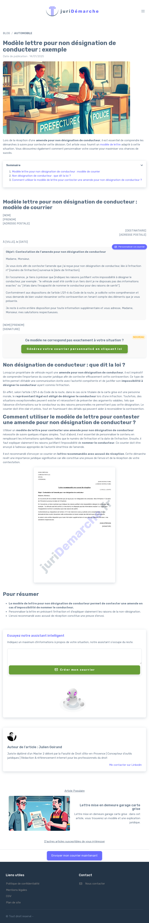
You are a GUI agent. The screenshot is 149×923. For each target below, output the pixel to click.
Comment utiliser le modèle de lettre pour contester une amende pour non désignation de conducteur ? (77, 180)
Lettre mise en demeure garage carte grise (110, 807)
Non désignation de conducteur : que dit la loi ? (41, 175)
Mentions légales (16, 890)
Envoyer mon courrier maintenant (74, 855)
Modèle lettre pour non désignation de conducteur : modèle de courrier (56, 171)
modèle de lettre (110, 144)
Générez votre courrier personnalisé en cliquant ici (74, 349)
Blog (6, 33)
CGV (8, 896)
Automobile (23, 33)
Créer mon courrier (77, 669)
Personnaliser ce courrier (131, 246)
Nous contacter (95, 883)
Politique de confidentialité (22, 883)
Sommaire (13, 165)
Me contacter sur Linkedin (125, 765)
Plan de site (13, 902)
